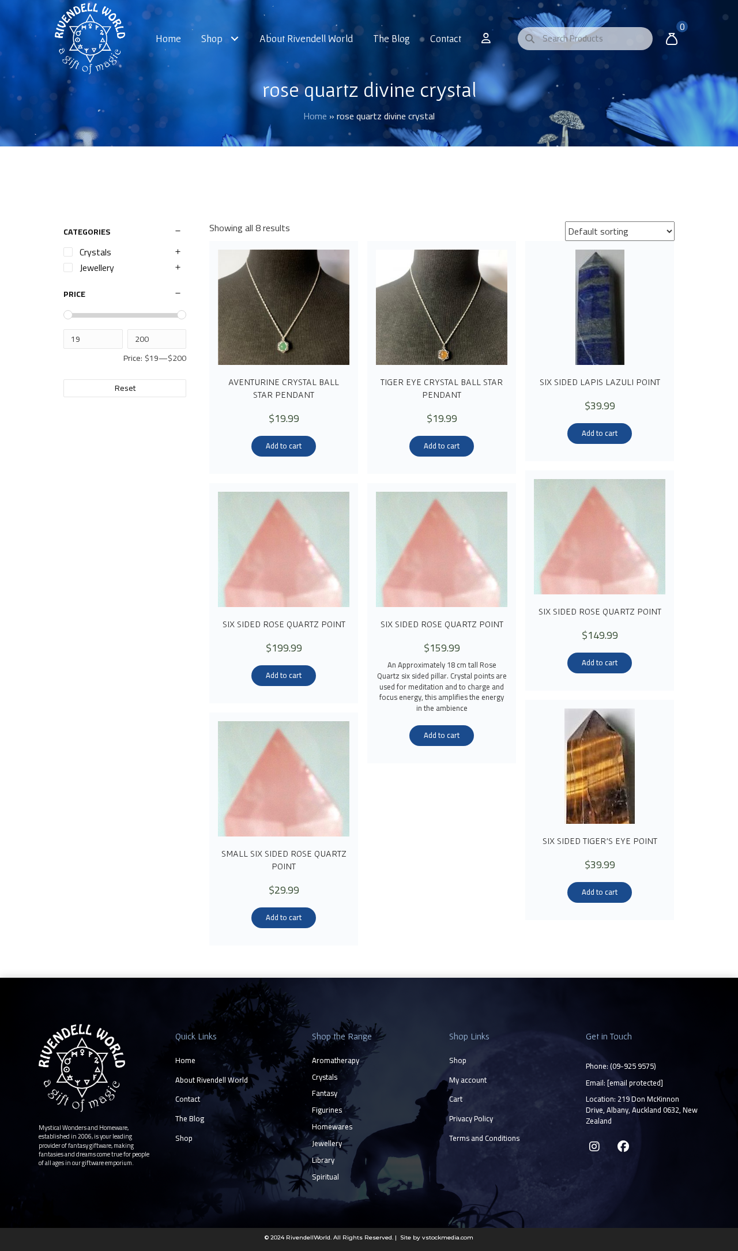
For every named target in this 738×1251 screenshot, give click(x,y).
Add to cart (284, 446)
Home (315, 116)
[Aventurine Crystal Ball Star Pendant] (283, 307)
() (633, 1066)
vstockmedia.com (447, 1237)
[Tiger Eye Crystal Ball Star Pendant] (441, 307)
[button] (594, 1146)
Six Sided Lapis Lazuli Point (600, 381)
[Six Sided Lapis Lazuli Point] (599, 307)
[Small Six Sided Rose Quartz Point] (283, 778)
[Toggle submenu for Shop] (235, 38)
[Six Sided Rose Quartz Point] (599, 536)
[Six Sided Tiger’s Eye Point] (599, 766)
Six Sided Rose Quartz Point (600, 611)
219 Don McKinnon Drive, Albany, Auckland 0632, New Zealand (642, 1110)
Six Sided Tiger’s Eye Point (600, 840)
